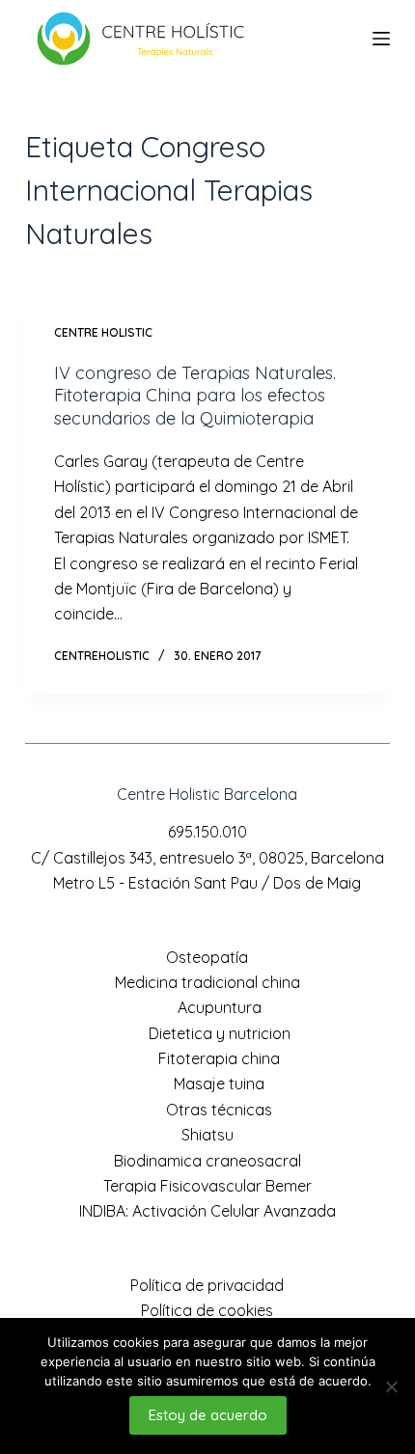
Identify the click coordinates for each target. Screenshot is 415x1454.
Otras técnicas (219, 1109)
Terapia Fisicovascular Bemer (207, 1185)
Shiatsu (207, 1134)
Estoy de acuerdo (208, 1415)
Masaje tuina (219, 1083)
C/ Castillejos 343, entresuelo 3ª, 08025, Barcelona (207, 857)
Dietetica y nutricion (219, 1033)
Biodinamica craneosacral (207, 1160)
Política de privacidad (207, 1285)
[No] (391, 1386)
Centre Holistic (103, 332)
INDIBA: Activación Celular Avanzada (207, 1211)
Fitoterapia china (219, 1058)
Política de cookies (207, 1310)
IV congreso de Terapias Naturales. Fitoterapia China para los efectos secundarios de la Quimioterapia (195, 395)
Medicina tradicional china (207, 982)
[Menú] (381, 38)
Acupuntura (220, 1007)
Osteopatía (207, 957)
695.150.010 (207, 831)
